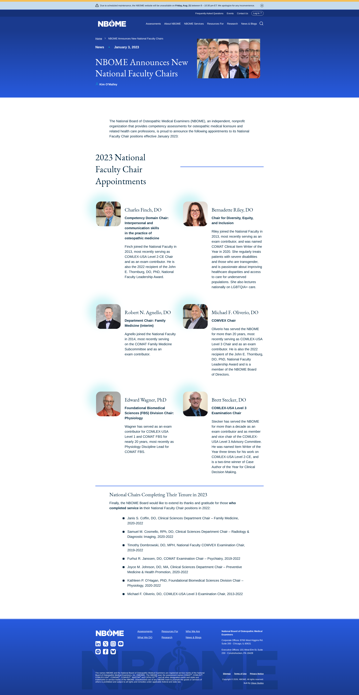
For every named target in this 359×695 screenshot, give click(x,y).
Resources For (215, 23)
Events (230, 13)
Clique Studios (257, 683)
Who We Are (193, 631)
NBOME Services (194, 23)
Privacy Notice (257, 674)
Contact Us (242, 13)
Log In (256, 13)
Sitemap (227, 674)
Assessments (153, 23)
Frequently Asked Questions (209, 13)
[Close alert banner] (262, 5)
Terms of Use (240, 674)
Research (232, 23)
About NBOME (172, 23)
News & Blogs (249, 23)
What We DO (144, 637)
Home (98, 38)
